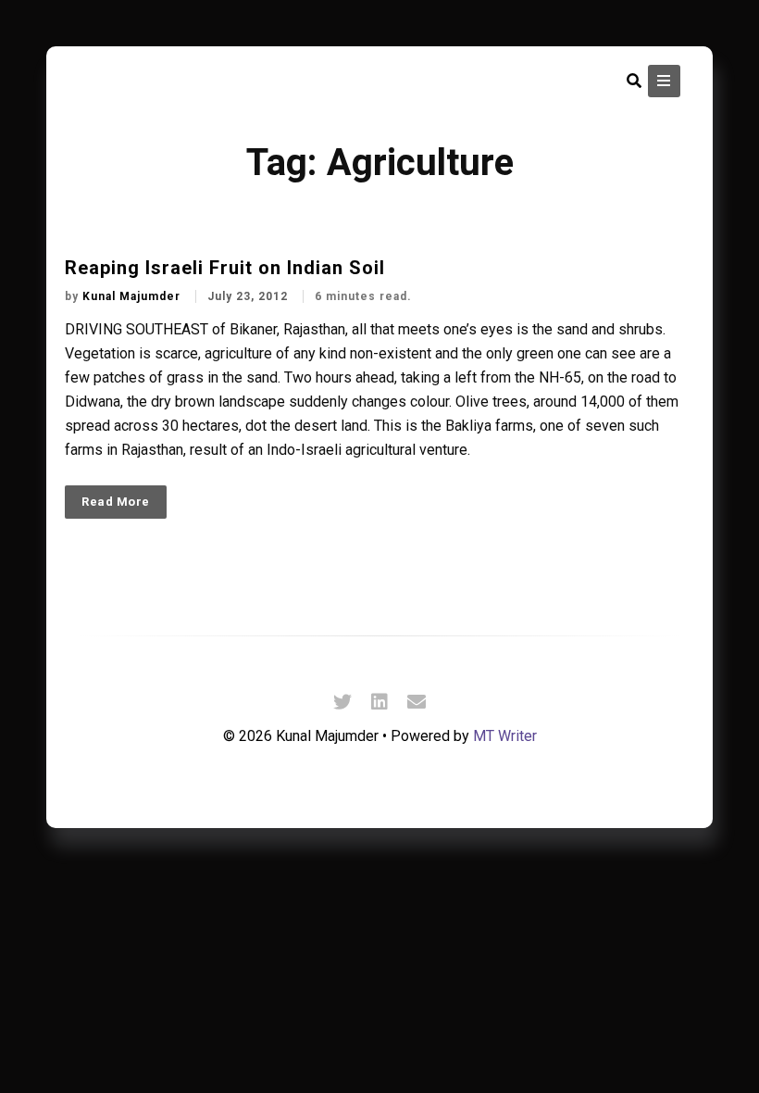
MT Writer (505, 736)
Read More (115, 502)
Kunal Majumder (133, 296)
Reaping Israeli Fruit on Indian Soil (225, 268)
